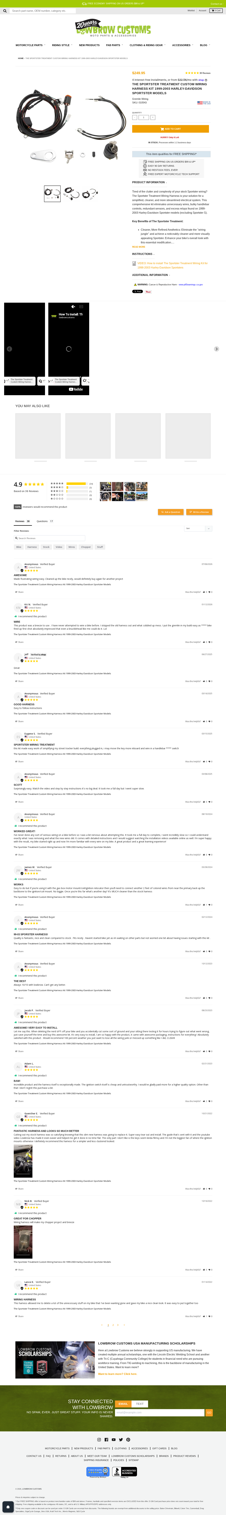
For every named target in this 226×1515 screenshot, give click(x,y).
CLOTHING (121, 1448)
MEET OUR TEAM (97, 1456)
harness (32, 547)
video (59, 547)
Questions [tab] (42, 521)
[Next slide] (216, 349)
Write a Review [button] (201, 512)
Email (123, 1403)
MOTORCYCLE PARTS (57, 1448)
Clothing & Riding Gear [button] (146, 45)
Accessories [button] (181, 45)
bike (18, 547)
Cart (217, 10)
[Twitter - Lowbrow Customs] (121, 1440)
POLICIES (118, 1460)
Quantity (137, 113)
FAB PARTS (104, 1448)
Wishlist (191, 10)
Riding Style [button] (61, 45)
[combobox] (43, 10)
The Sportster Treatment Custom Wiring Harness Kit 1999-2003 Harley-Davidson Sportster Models (62, 584)
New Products (89, 45)
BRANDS (164, 1456)
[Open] (8, 1507)
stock (46, 547)
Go (209, 1412)
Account (202, 10)
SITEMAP (134, 1460)
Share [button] (20, 592)
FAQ (48, 1456)
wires (71, 547)
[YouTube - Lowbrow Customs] (114, 1440)
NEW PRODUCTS (83, 1448)
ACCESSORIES (139, 1448)
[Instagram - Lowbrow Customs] (99, 1440)
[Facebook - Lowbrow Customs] (106, 1440)
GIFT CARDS (159, 1448)
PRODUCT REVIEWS (184, 1456)
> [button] (124, 1324)
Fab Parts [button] (113, 45)
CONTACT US (33, 1456)
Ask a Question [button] (172, 512)
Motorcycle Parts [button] (29, 45)
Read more (138, 247)
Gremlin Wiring (140, 98)
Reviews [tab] (19, 521)
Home (20, 58)
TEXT (140, 1403)
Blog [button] (204, 45)
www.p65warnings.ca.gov (191, 284)
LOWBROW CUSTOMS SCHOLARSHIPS (133, 1456)
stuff (100, 547)
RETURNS (60, 1456)
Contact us (216, 3)
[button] (205, 592)
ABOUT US (77, 1456)
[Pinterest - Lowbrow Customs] (128, 1440)
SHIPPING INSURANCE (96, 1460)
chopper (86, 547)
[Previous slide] (9, 349)
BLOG (174, 1448)
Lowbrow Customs (32, 1489)
